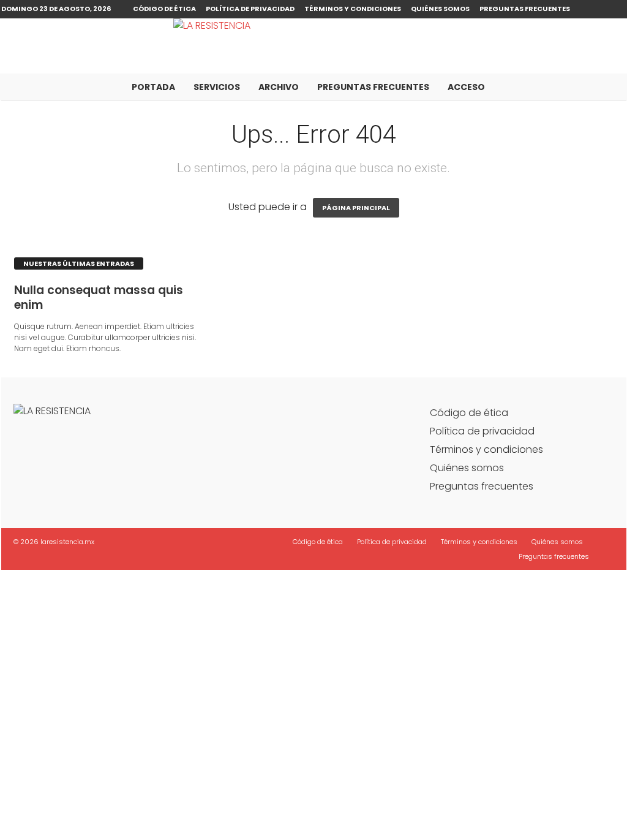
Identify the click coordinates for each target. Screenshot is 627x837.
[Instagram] (617, 9)
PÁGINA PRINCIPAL (356, 208)
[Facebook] (598, 9)
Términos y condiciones (352, 8)
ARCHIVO (278, 87)
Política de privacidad (250, 8)
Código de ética (164, 8)
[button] (608, 87)
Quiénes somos (440, 8)
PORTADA (153, 87)
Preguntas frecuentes (524, 8)
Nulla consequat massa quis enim (98, 297)
